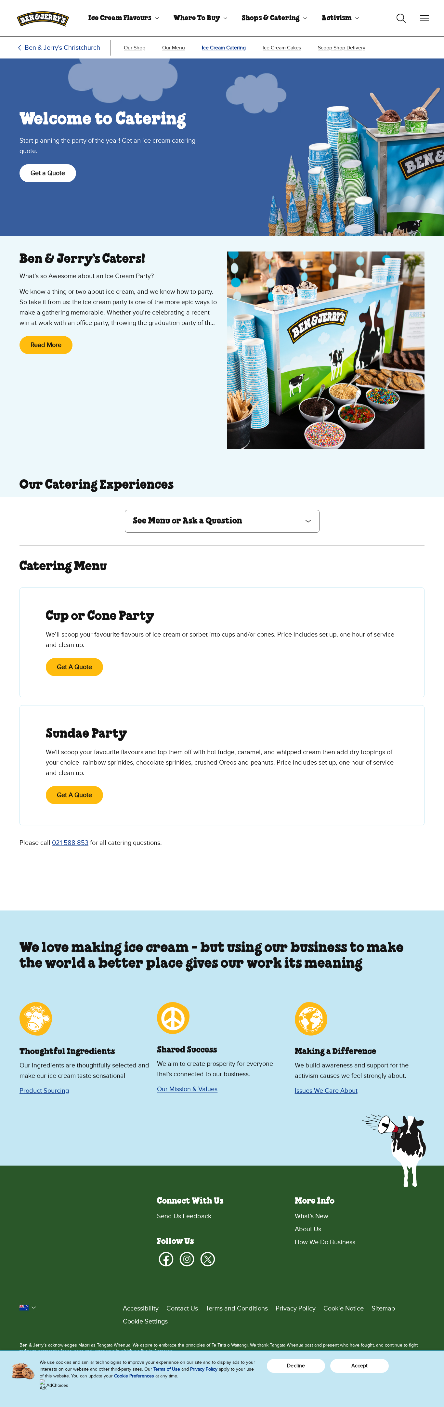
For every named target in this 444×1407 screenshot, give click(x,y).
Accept (359, 1365)
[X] (208, 1259)
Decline (296, 1365)
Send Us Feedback (184, 1216)
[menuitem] (121, 18)
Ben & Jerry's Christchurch (62, 48)
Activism (337, 18)
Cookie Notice (343, 1308)
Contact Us (182, 1308)
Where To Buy (197, 18)
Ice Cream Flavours (119, 18)
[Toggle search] (401, 18)
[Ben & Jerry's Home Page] (43, 18)
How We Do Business (325, 1242)
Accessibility (141, 1308)
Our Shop (134, 48)
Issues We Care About (326, 1091)
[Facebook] (166, 1259)
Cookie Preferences (134, 1376)
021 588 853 (70, 843)
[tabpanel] (222, 699)
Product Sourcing (44, 1091)
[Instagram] (187, 1259)
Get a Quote (48, 173)
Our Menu (173, 48)
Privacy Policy (296, 1308)
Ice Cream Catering (224, 48)
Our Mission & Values (187, 1089)
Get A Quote (74, 667)
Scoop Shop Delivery (341, 48)
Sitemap (383, 1308)
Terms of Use (166, 1369)
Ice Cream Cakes (282, 48)
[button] (222, 521)
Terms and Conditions (237, 1308)
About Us (308, 1229)
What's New (311, 1216)
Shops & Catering (271, 18)
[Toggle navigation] (424, 18)
